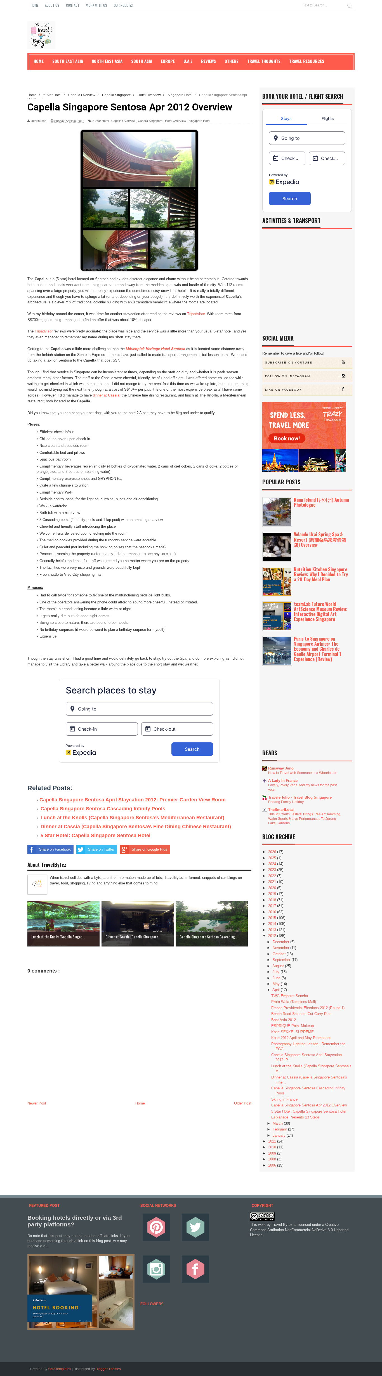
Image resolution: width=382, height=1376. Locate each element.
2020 (272, 888)
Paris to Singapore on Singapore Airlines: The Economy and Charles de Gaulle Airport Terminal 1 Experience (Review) (317, 648)
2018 (272, 900)
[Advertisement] (139, 1149)
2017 (272, 906)
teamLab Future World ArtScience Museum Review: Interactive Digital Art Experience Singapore (321, 612)
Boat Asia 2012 (283, 1020)
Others (232, 61)
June (277, 978)
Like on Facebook (283, 389)
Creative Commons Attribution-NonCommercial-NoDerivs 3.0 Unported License (299, 1229)
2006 (272, 1165)
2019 (272, 894)
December (281, 942)
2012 (272, 936)
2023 (272, 870)
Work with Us (96, 5)
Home (34, 5)
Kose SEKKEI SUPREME (292, 1032)
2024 (272, 864)
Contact (72, 5)
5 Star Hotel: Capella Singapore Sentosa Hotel (95, 835)
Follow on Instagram (287, 376)
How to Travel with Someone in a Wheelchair (302, 773)
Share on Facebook (55, 849)
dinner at (106, 395)
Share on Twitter (101, 849)
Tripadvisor (196, 314)
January (280, 1135)
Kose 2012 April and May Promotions (301, 1038)
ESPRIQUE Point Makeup (292, 1026)
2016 (272, 912)
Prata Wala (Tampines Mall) (293, 1002)
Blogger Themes (108, 1369)
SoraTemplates (59, 1369)
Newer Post (36, 1103)
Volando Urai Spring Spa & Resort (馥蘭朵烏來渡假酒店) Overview (320, 539)
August (278, 966)
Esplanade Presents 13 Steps (295, 1117)
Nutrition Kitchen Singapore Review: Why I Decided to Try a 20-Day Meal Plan (321, 574)
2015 (272, 918)
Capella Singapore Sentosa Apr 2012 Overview (309, 1105)
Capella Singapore (150, 120)
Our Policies (123, 5)
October (280, 954)
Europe (168, 61)
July (276, 972)
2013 (272, 930)
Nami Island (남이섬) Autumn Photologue (321, 502)
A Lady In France (283, 780)
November (281, 948)
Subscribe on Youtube (288, 362)
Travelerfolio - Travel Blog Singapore (300, 797)
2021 (272, 882)
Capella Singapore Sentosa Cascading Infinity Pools (103, 808)
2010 (272, 1147)
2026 (272, 852)
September (282, 960)
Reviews (208, 61)
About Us (52, 5)
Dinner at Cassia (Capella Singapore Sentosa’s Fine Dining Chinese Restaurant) (136, 826)
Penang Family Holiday (286, 802)
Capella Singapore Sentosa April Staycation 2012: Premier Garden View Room (132, 800)
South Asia (141, 61)
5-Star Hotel (101, 120)
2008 (272, 1159)
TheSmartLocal (281, 810)
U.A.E (187, 61)
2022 (272, 876)
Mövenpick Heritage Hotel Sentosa (155, 349)
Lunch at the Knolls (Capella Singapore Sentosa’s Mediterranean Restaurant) (132, 817)
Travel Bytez (282, 1224)
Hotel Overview (175, 120)
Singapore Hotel (199, 120)
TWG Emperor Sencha (289, 996)
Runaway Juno (281, 768)
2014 (272, 924)
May (277, 984)
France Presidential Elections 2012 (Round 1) (308, 1008)
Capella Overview (123, 120)
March (278, 1123)
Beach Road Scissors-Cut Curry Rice (301, 1014)
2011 (272, 1141)
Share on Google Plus (149, 849)
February (280, 1129)
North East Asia (107, 61)
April (276, 990)
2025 (272, 858)
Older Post (242, 1103)
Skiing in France (284, 1099)
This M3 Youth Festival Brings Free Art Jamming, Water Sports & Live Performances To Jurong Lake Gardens (304, 818)
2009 (272, 1153)
